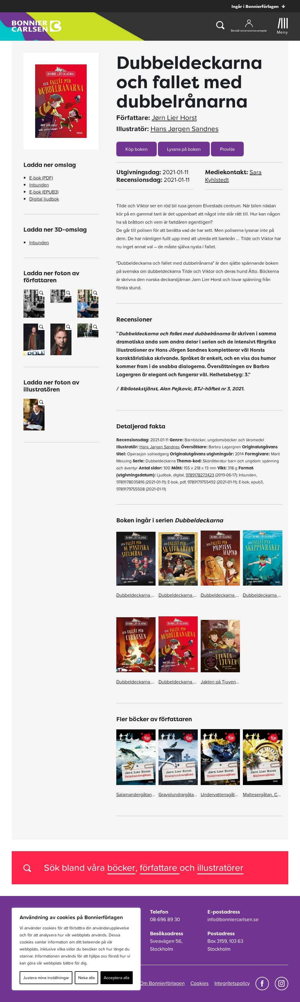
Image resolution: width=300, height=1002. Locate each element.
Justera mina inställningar (46, 978)
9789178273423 (200, 475)
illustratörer (220, 867)
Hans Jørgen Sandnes (185, 129)
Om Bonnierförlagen (162, 983)
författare (160, 867)
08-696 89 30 (165, 919)
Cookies (199, 983)
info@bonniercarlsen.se (233, 919)
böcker (121, 867)
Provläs (227, 149)
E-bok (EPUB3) (44, 191)
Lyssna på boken (184, 149)
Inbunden (39, 184)
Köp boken (136, 149)
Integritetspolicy (232, 983)
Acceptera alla (116, 978)
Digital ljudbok (44, 198)
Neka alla (86, 978)
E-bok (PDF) (41, 177)
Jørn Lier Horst (174, 118)
